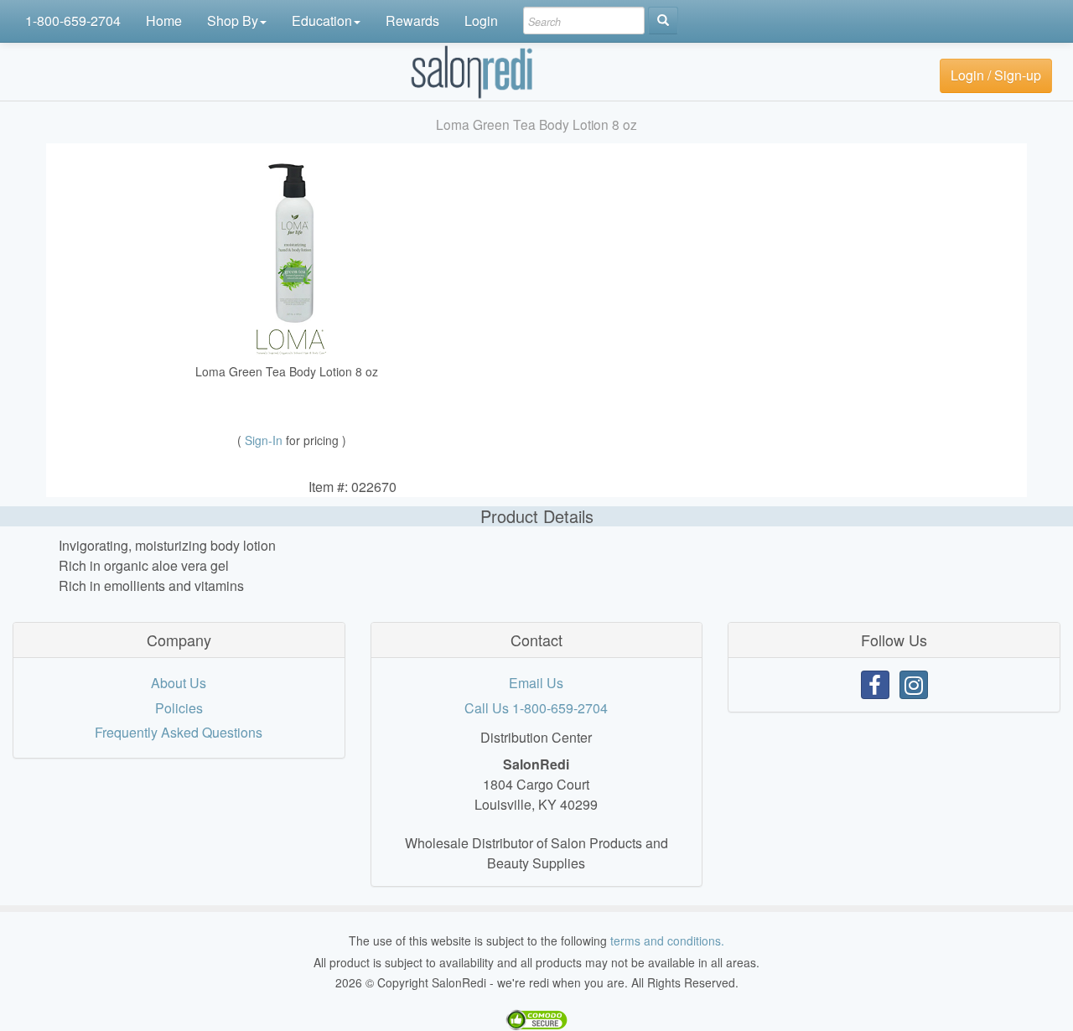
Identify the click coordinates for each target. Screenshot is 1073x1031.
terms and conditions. (667, 940)
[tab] (179, 640)
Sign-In (265, 440)
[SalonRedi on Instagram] (913, 685)
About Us (178, 682)
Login (481, 20)
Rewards (412, 20)
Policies (179, 708)
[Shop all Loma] (291, 340)
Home (164, 20)
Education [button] (322, 20)
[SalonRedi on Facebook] (875, 685)
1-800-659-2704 (73, 20)
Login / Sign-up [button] (996, 75)
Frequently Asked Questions (178, 732)
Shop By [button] (232, 20)
